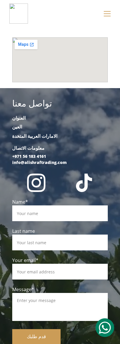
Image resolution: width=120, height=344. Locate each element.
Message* (23, 289)
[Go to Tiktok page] (84, 183)
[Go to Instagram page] (36, 183)
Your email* (25, 260)
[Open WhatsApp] (105, 327)
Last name (23, 231)
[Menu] (107, 13)
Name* (20, 202)
